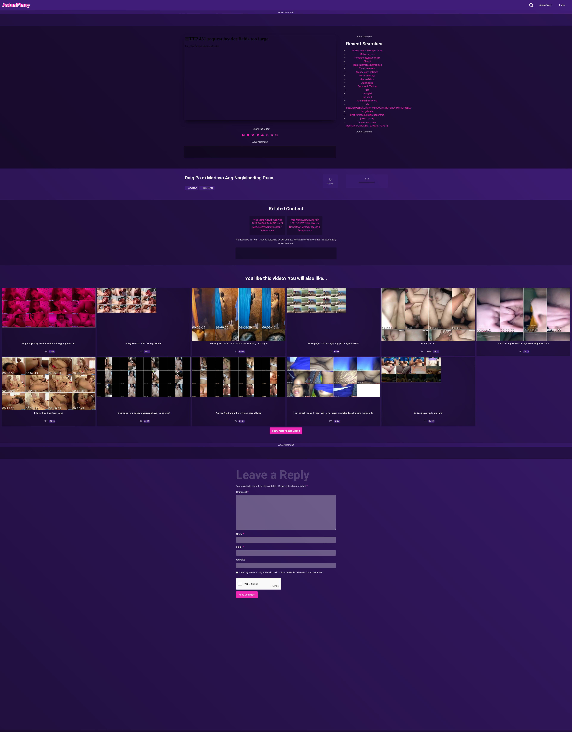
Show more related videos (286, 430)
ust (367, 90)
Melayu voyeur (367, 54)
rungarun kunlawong (367, 100)
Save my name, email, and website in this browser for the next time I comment (281, 572)
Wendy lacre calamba (367, 72)
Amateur (192, 188)
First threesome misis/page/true (367, 115)
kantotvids (208, 188)
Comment (242, 492)
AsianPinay (545, 5)
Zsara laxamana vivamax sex (367, 64)
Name (240, 534)
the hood (367, 97)
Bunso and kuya (367, 75)
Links (562, 5)
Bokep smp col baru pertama (367, 50)
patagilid (367, 93)
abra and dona (367, 79)
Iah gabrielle (367, 111)
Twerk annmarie (367, 68)
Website (240, 559)
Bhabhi (367, 61)
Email (240, 546)
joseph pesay (367, 118)
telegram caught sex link (367, 57)
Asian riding (367, 82)
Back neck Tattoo (367, 86)
